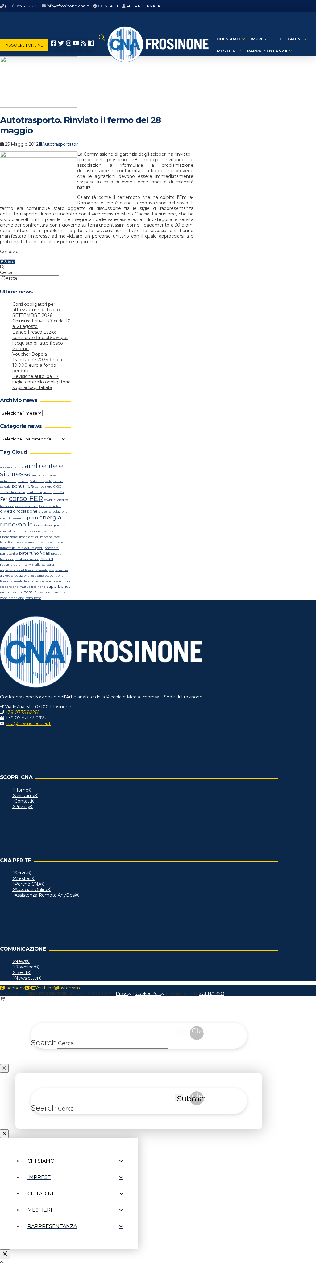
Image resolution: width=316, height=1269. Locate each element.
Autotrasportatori (60, 144)
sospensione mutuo (55, 581)
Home (21, 790)
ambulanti (40, 475)
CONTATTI (108, 5)
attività (23, 481)
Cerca (6, 272)
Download (25, 967)
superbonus (58, 586)
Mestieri (23, 878)
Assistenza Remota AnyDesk (46, 895)
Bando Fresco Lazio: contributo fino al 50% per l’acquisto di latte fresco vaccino (40, 340)
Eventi (21, 972)
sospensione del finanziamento (24, 570)
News (21, 961)
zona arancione (12, 598)
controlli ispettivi (39, 492)
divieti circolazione (19, 511)
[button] (101, 45)
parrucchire (9, 553)
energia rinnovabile (30, 521)
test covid (45, 592)
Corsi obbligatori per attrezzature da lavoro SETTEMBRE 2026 (36, 309)
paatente (51, 548)
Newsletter (27, 978)
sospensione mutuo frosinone (22, 587)
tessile (30, 592)
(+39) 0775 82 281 (21, 5)
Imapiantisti (28, 537)
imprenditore (49, 537)
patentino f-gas (34, 553)
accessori (6, 467)
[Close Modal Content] (4, 1068)
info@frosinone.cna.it (68, 5)
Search (44, 1042)
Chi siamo (25, 795)
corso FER (26, 498)
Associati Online (31, 889)
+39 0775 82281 (23, 712)
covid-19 (50, 500)
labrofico (6, 542)
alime (19, 467)
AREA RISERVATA (143, 5)
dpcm (30, 518)
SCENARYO (211, 993)
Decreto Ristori (50, 506)
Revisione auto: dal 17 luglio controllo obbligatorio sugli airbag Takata (41, 382)
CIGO (57, 487)
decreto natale (26, 506)
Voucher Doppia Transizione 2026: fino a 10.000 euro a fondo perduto (37, 362)
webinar (60, 592)
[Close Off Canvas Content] (5, 1254)
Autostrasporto (41, 481)
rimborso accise (27, 559)
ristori (46, 558)
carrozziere (43, 487)
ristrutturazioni (11, 565)
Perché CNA (28, 884)
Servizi (21, 873)
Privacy (22, 806)
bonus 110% (23, 486)
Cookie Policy (149, 993)
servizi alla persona (39, 565)
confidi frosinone (12, 492)
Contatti (23, 801)
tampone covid (11, 592)
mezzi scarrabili (27, 542)
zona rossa (33, 598)
